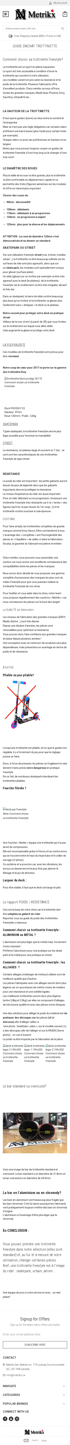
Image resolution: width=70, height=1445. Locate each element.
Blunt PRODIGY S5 (14, 408)
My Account (60, 2)
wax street (24, 321)
